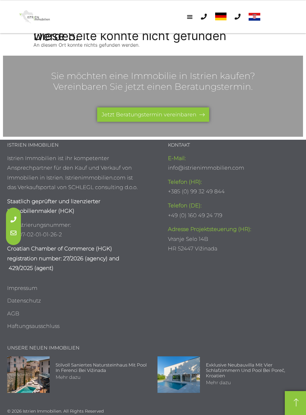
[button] (189, 16)
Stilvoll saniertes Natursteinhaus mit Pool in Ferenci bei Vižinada (101, 367)
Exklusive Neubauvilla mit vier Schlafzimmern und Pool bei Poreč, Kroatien (245, 370)
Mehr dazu (68, 377)
